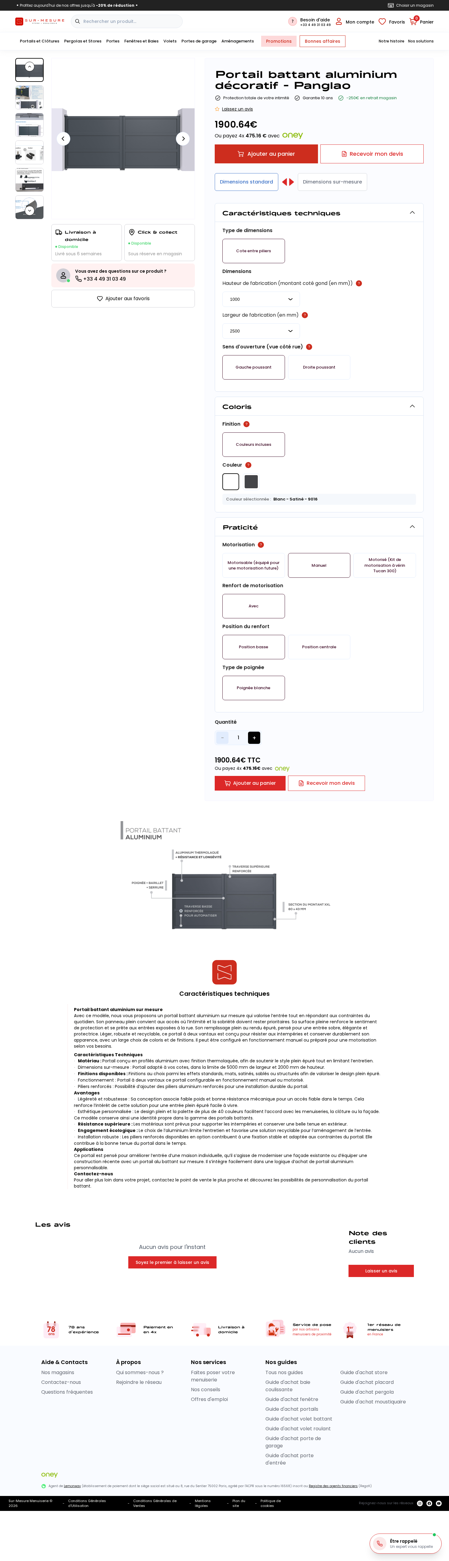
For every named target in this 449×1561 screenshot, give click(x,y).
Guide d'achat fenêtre (291, 1399)
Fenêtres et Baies (141, 41)
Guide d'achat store (364, 1372)
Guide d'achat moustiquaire (373, 1401)
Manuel (319, 565)
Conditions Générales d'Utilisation (87, 1503)
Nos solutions (421, 41)
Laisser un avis (381, 1271)
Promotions (279, 41)
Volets (170, 41)
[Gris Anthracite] (251, 481)
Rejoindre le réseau (139, 1382)
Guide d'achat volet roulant (298, 1428)
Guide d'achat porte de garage (293, 1442)
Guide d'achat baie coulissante (287, 1386)
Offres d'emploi (209, 1399)
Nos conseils (205, 1389)
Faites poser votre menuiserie (213, 1376)
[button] (253, 251)
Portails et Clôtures (39, 41)
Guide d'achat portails (291, 1409)
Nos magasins (57, 1372)
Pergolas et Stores (82, 41)
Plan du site (238, 1503)
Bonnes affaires (322, 41)
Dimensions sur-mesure (332, 181)
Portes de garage (199, 41)
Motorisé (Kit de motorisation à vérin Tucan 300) (384, 565)
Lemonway (72, 1486)
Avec (253, 606)
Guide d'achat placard (367, 1382)
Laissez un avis (237, 109)
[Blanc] (230, 481)
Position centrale (319, 647)
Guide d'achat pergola (367, 1391)
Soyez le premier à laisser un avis (172, 1262)
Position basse (253, 647)
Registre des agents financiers (333, 1486)
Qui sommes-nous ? (140, 1372)
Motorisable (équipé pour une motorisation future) (253, 565)
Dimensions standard (246, 181)
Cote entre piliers (253, 251)
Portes (112, 41)
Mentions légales (203, 1503)
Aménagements (237, 41)
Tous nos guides (284, 1372)
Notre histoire (391, 41)
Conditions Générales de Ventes (155, 1503)
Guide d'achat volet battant (298, 1418)
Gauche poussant (253, 367)
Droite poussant (319, 367)
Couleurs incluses (253, 444)
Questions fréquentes (67, 1391)
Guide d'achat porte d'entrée (289, 1459)
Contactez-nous (61, 1382)
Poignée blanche (253, 688)
